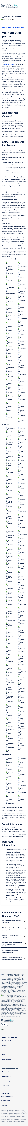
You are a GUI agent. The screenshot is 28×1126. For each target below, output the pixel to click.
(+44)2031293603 (5, 1100)
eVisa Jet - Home (6, 27)
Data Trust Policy (6, 1076)
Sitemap (4, 1050)
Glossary (4, 1045)
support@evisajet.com (7, 1096)
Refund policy (6, 1071)
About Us (4, 1105)
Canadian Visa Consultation (9, 1040)
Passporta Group (6, 1059)
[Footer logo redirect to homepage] (7, 1020)
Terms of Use (5, 1085)
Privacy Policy (6, 1081)
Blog (3, 1054)
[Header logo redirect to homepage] (9, 6)
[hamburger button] (26, 6)
